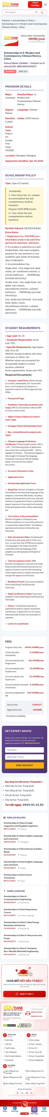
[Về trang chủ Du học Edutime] (13, 1008)
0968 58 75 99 (36, 1016)
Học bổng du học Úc (35, 1071)
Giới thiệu (9, 1040)
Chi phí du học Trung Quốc (18, 795)
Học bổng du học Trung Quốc (19, 790)
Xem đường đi (10, 1052)
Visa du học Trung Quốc (17, 799)
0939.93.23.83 (33, 804)
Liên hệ (8, 1044)
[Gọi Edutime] (31, 1093)
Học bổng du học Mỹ (13, 1077)
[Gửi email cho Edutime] (27, 1093)
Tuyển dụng (10, 1048)
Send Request (24, 765)
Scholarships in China (23, 20)
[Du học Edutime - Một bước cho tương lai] (10, 4)
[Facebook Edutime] (17, 1093)
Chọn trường (34, 1040)
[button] (45, 4)
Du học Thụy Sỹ (35, 1052)
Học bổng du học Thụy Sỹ (36, 1078)
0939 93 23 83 (36, 1012)
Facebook (9, 1060)
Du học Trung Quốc (36, 1056)
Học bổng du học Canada (12, 1072)
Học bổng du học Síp (13, 1083)
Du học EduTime (32, 1102)
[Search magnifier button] (42, 12)
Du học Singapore (36, 1060)
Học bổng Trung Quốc (36, 1083)
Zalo (22, 1093)
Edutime (6, 20)
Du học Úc (33, 1048)
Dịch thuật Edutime (13, 1056)
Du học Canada (35, 1044)
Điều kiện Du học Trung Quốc (19, 786)
